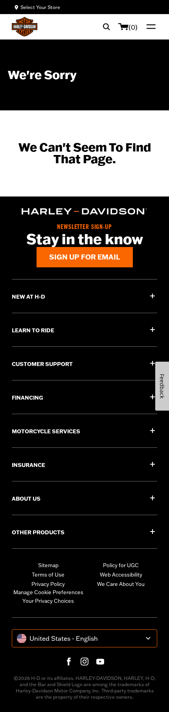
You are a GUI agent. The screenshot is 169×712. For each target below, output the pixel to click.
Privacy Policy (48, 584)
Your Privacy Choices (48, 601)
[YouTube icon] (100, 661)
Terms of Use (48, 574)
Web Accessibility (121, 574)
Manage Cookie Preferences (48, 592)
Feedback (162, 386)
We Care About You (121, 584)
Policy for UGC (121, 565)
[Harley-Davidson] (84, 211)
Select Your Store (40, 7)
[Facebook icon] (68, 661)
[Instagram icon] (84, 661)
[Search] (106, 26)
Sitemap (48, 565)
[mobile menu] (149, 26)
